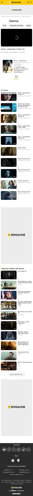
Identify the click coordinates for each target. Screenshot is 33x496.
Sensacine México (15, 474)
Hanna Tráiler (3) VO (24, 169)
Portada (3, 16)
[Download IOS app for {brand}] (13, 460)
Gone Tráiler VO (22, 271)
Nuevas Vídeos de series (16, 374)
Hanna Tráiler (22, 147)
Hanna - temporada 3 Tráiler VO (24, 93)
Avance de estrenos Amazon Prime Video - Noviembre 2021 (24, 105)
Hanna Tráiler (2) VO (24, 158)
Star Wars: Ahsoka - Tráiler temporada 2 (23, 332)
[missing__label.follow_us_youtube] (4, 450)
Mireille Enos (17, 69)
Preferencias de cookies (17, 484)
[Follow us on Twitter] (14, 450)
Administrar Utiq (20, 482)
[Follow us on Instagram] (19, 450)
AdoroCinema (23, 472)
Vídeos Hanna (17, 16)
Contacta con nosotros (18, 480)
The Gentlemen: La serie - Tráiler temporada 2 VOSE (25, 282)
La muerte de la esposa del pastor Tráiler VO (24, 292)
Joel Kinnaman (24, 69)
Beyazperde (6, 472)
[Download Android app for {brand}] (19, 460)
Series (7, 16)
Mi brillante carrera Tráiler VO (25, 312)
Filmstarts (22, 470)
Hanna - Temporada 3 (20, 60)
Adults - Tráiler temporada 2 (25, 363)
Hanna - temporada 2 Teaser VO (24, 137)
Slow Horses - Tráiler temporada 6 (23, 322)
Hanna (11, 16)
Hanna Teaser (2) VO (24, 191)
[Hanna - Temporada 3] (7, 66)
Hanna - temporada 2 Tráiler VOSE (24, 126)
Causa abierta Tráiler (23, 352)
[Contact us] (28, 450)
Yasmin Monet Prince (19, 70)
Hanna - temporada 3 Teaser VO (24, 115)
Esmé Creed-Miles (20, 67)
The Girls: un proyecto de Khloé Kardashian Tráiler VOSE (25, 303)
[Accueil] (15, 2)
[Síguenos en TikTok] (24, 450)
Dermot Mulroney (18, 72)
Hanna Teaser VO (23, 180)
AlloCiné (6, 470)
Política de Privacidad (10, 482)
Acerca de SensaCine (6, 480)
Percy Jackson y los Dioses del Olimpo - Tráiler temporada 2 (23, 343)
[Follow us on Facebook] (9, 450)
